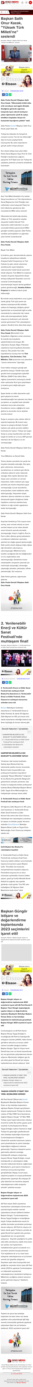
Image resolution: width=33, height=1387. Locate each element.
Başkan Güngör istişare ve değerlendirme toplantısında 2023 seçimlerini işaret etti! (15, 1082)
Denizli (12, 126)
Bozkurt (4, 708)
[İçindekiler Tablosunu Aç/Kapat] (28, 731)
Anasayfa (3, 40)
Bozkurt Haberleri (12, 645)
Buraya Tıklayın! (21, 1382)
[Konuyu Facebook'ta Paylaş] (3, 94)
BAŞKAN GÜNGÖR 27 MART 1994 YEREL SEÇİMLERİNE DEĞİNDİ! (15, 1076)
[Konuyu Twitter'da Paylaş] (6, 94)
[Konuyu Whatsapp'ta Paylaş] (10, 94)
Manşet (9, 40)
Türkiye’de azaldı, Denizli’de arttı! (20, 12)
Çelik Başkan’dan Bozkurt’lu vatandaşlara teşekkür (13, 746)
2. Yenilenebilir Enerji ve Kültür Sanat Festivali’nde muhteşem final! (16, 741)
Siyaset (6, 91)
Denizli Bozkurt (13, 824)
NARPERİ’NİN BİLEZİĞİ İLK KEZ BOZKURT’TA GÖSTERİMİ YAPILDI (15, 736)
